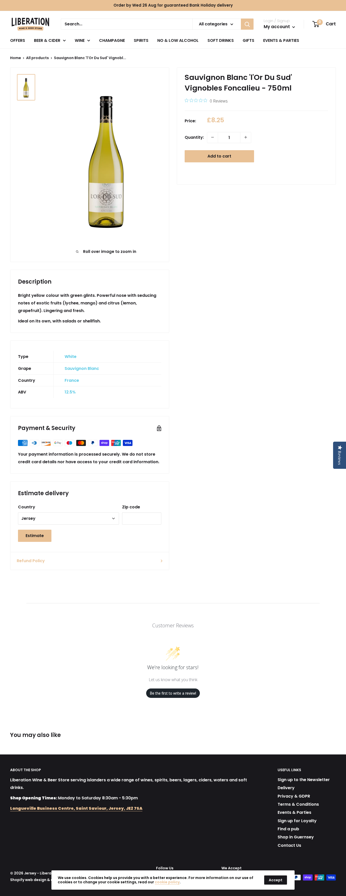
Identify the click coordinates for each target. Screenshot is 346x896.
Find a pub (288, 829)
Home (15, 57)
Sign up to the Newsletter (304, 780)
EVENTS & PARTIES (281, 40)
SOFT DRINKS (220, 40)
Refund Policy (31, 561)
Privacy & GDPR (294, 796)
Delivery (286, 788)
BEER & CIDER (47, 40)
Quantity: (194, 137)
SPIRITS (141, 40)
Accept (275, 880)
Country (26, 507)
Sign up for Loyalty (297, 821)
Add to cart (219, 156)
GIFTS (248, 40)
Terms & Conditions (298, 804)
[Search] (247, 24)
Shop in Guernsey (296, 837)
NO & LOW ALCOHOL (178, 40)
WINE (80, 40)
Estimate (35, 536)
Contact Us (289, 845)
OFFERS (17, 40)
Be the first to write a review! (173, 693)
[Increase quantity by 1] (245, 137)
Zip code (131, 507)
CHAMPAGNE (112, 40)
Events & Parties (294, 812)
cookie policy (167, 882)
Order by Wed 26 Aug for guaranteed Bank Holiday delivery (173, 5)
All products (37, 57)
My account (277, 27)
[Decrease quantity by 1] (212, 137)
